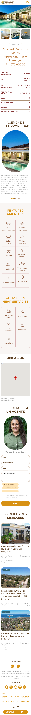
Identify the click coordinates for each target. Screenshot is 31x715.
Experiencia (5, 701)
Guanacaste (15, 696)
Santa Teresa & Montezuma (25, 697)
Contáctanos (25, 701)
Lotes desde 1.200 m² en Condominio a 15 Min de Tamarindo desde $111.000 (14, 593)
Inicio (3, 693)
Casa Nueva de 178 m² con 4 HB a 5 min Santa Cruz (15, 547)
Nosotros (14, 701)
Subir (14, 707)
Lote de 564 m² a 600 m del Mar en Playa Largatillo (15, 634)
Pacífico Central (4, 697)
